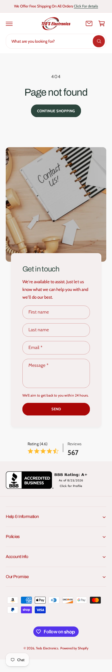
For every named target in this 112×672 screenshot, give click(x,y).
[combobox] (56, 41)
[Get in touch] (89, 23)
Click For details (86, 6)
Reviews (74, 443)
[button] (9, 23)
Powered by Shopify (74, 648)
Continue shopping (56, 111)
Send (56, 409)
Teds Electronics (47, 648)
